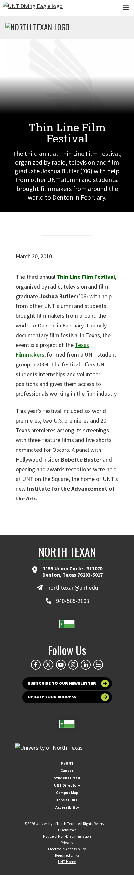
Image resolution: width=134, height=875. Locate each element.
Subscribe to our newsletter (62, 683)
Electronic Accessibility (67, 848)
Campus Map (67, 792)
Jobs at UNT (67, 799)
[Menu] (126, 8)
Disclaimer (67, 829)
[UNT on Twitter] (48, 665)
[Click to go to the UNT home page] (33, 8)
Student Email (67, 777)
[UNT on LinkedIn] (85, 665)
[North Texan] (37, 27)
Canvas (67, 770)
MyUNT (67, 763)
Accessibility (67, 807)
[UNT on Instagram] (73, 665)
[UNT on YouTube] (61, 665)
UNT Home (67, 861)
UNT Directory (67, 785)
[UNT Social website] (98, 665)
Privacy (67, 842)
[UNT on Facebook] (36, 665)
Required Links (67, 855)
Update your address (52, 697)
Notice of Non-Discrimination (67, 836)
